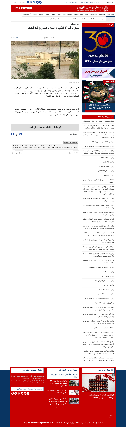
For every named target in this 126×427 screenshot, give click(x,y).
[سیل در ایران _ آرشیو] (45, 59)
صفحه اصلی (110, 14)
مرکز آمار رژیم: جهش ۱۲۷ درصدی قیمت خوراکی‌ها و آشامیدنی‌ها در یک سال (98, 315)
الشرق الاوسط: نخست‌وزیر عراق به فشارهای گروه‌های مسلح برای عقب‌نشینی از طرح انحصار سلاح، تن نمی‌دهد (98, 344)
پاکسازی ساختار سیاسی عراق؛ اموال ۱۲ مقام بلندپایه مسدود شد (98, 213)
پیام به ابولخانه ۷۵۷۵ (107, 157)
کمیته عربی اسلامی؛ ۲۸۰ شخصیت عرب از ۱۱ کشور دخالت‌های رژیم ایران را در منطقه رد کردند (98, 234)
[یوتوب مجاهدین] (34, 2)
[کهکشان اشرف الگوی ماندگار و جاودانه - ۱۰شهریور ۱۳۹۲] (98, 383)
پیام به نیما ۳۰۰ (109, 175)
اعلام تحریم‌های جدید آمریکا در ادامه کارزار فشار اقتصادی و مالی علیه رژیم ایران (98, 308)
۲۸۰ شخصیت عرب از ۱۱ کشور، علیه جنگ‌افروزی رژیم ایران (98, 181)
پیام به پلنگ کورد (108, 162)
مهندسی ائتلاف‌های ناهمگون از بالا (103, 142)
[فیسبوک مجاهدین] (28, 2)
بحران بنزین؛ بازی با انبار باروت (104, 303)
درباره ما (35, 14)
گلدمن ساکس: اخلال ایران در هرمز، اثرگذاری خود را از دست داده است (98, 206)
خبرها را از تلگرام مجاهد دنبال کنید (45, 127)
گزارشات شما (27, 14)
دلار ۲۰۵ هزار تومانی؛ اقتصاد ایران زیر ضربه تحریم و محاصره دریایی (89, 3)
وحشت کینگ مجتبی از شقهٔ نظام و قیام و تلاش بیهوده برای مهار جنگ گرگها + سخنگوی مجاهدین (98, 126)
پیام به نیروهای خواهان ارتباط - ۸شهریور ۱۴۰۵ (99, 146)
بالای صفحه (111, 416)
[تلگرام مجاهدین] (37, 2)
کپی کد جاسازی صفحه (70, 142)
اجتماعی (83, 19)
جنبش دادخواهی (56, 14)
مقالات (86, 14)
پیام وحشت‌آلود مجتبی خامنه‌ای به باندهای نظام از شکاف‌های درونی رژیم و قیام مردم (98, 254)
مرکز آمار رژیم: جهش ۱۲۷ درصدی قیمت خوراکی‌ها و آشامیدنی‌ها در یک (58, 383)
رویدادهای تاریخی (67, 14)
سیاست (92, 19)
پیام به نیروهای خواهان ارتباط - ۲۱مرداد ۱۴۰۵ (57, 391)
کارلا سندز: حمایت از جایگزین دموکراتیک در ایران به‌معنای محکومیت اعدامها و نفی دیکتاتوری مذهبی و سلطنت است (98, 135)
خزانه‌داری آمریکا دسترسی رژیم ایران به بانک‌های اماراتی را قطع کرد (98, 261)
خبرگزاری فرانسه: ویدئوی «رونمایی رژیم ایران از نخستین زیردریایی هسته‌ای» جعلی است (98, 248)
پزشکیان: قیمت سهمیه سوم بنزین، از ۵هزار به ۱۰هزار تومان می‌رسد (98, 241)
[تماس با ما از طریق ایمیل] (25, 393)
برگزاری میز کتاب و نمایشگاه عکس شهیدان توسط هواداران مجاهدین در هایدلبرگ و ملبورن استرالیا (98, 152)
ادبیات (47, 14)
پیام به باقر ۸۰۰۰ (109, 285)
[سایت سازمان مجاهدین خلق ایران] (63, 8)
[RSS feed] (40, 2)
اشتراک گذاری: (74, 134)
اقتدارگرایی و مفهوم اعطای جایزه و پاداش (101, 267)
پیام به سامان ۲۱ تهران (107, 276)
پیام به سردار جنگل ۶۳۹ (106, 289)
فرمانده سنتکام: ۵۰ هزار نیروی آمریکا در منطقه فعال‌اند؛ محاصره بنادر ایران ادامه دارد (98, 220)
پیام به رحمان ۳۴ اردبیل (106, 166)
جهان (65, 19)
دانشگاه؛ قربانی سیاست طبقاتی (104, 328)
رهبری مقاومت (78, 14)
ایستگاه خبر (102, 14)
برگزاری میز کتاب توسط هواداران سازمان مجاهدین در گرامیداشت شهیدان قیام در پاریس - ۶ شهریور (98, 352)
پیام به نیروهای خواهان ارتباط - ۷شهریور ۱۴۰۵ (99, 298)
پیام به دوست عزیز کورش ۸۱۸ (104, 281)
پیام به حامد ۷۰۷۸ (108, 272)
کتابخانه (41, 14)
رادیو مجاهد (93, 14)
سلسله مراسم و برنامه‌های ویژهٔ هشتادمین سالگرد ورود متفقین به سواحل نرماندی (58, 401)
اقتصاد (74, 19)
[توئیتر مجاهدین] (31, 2)
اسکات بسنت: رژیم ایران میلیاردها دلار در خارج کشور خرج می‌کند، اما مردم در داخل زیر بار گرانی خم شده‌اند (98, 360)
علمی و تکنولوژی (54, 19)
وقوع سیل (19, 153)
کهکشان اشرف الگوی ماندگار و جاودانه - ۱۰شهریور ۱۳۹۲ (102, 396)
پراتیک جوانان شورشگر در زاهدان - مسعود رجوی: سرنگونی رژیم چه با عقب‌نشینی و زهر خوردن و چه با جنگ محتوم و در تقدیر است (98, 335)
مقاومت (102, 19)
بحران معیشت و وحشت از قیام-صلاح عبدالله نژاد (98, 121)
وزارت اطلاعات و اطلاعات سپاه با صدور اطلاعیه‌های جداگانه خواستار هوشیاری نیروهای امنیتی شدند (98, 227)
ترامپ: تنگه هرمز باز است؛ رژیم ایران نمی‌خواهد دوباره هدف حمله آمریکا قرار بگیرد (98, 322)
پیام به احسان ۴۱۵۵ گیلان (106, 171)
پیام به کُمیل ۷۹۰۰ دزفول (106, 294)
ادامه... (31, 383)
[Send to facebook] (12, 134)
